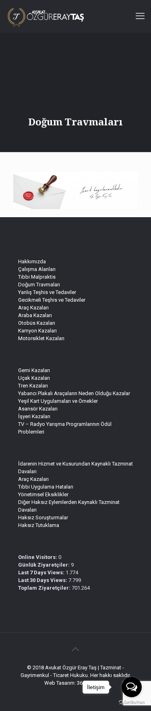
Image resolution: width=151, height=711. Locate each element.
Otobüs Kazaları (36, 323)
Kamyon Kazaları (37, 331)
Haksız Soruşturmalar (43, 517)
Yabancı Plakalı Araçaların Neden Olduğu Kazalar (74, 393)
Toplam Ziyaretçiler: (45, 588)
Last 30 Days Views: (43, 580)
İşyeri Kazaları (34, 416)
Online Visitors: (38, 557)
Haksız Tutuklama (38, 525)
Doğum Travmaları (39, 284)
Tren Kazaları (33, 386)
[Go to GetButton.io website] (132, 702)
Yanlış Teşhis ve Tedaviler (47, 292)
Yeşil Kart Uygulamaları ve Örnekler (58, 401)
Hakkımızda (32, 261)
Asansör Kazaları (38, 409)
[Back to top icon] (75, 649)
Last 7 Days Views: (42, 572)
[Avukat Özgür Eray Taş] (43, 16)
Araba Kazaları (35, 315)
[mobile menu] (140, 16)
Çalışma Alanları (37, 269)
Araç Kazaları (33, 308)
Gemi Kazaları (34, 370)
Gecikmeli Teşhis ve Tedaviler (51, 300)
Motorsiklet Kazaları (41, 338)
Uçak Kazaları (34, 378)
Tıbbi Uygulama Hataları (45, 487)
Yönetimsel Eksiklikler (43, 494)
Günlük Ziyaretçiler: (44, 565)
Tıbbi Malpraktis (37, 277)
